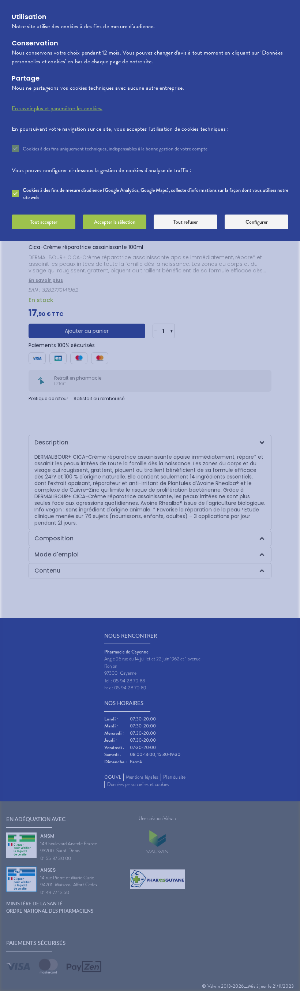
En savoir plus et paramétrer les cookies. (57, 108)
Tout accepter (43, 222)
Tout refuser (185, 222)
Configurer (256, 222)
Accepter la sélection (114, 222)
